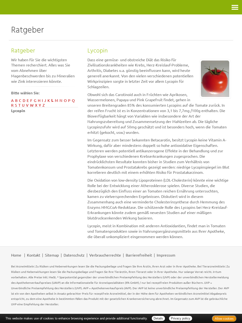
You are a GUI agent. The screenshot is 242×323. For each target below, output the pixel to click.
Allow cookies (224, 318)
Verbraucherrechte (105, 255)
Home (16, 255)
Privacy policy (180, 318)
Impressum (166, 255)
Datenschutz (74, 255)
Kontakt (33, 255)
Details (158, 318)
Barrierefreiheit (139, 255)
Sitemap (52, 255)
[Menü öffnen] (235, 7)
